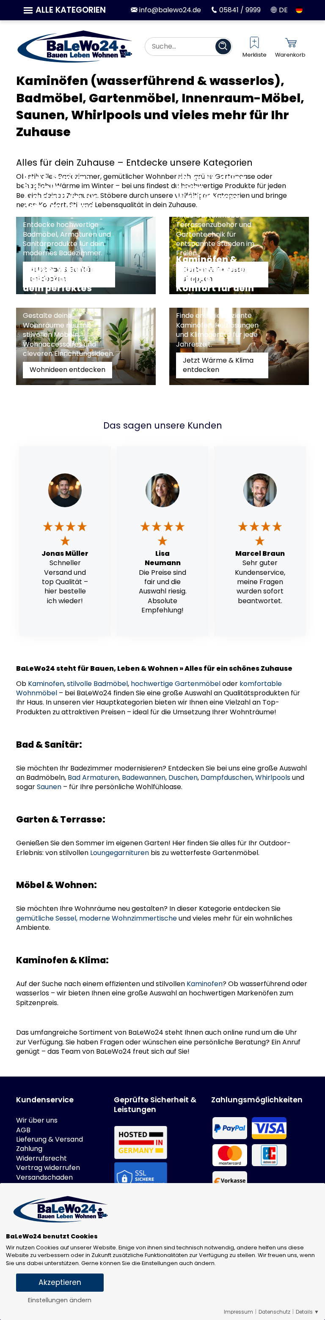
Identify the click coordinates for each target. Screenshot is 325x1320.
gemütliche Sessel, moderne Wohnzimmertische (96, 918)
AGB (23, 1130)
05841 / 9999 (239, 10)
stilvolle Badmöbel (97, 684)
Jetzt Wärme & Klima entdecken (218, 364)
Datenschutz (274, 1312)
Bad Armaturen (93, 777)
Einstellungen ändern (59, 1300)
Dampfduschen (226, 777)
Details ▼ (307, 1312)
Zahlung (29, 1148)
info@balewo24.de (169, 10)
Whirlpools (272, 777)
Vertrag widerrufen (48, 1167)
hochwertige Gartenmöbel (175, 684)
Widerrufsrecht (41, 1158)
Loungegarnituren (119, 853)
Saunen (49, 787)
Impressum (238, 1312)
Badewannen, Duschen (160, 777)
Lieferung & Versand (49, 1139)
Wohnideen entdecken (67, 369)
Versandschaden (44, 1177)
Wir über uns (37, 1120)
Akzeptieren (60, 1282)
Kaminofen (46, 684)
